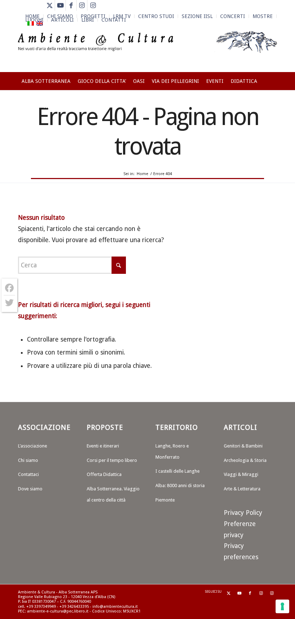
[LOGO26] (147, 50)
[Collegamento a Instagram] (82, 5)
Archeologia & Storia (245, 460)
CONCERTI (232, 16)
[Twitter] (9, 302)
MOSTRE (263, 16)
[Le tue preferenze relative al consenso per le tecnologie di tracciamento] (282, 606)
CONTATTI (113, 20)
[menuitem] (156, 16)
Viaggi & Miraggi (241, 474)
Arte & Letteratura (242, 488)
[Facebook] (9, 288)
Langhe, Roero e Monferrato (172, 451)
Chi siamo (28, 460)
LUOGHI (34, 20)
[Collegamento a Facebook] (71, 5)
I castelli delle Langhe (177, 471)
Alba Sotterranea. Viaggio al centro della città (113, 494)
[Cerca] (273, 106)
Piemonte (165, 500)
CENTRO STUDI (156, 16)
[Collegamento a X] (49, 5)
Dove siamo (30, 488)
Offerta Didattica (104, 474)
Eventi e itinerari (103, 446)
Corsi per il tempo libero (112, 460)
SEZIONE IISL (197, 16)
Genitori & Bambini (243, 446)
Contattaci (28, 474)
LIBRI (87, 20)
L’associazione (32, 446)
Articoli (62, 20)
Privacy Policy (243, 512)
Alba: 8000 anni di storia (180, 485)
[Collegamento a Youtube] (60, 5)
